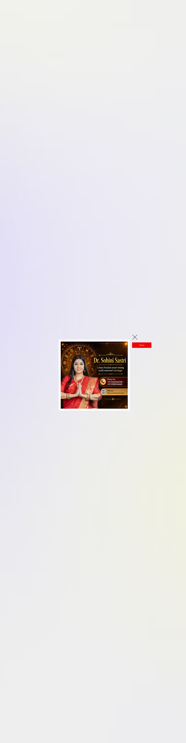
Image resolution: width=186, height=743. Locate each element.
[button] (134, 337)
